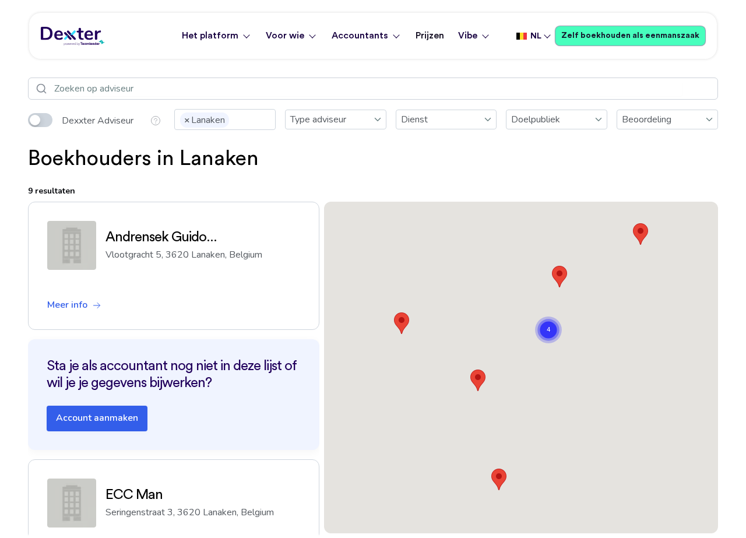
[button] (401, 323)
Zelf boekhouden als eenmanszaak (630, 35)
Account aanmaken (97, 418)
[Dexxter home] (73, 36)
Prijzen (430, 35)
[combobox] (225, 119)
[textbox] (235, 118)
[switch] (40, 120)
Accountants (360, 35)
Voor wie (285, 35)
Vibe (467, 35)
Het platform (210, 35)
